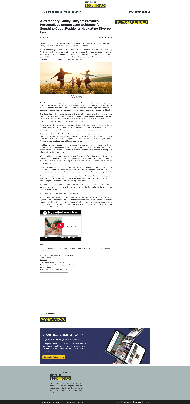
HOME (44, 12)
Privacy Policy (127, 402)
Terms (118, 402)
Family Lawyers (106, 147)
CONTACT (76, 12)
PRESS (67, 12)
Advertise (138, 402)
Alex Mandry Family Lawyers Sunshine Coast (57, 50)
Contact (146, 402)
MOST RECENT (55, 12)
